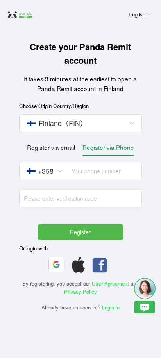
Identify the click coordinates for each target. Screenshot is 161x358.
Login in (111, 307)
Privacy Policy (80, 291)
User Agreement (110, 283)
